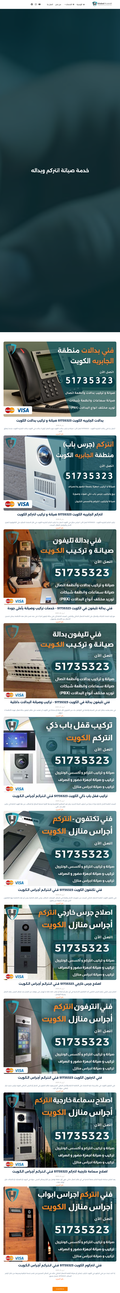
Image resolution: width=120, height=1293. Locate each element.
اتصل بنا (50, 4)
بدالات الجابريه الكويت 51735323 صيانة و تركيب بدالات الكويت (59, 420)
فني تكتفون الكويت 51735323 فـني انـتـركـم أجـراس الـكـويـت (60, 890)
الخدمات (69, 4)
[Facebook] (32, 4)
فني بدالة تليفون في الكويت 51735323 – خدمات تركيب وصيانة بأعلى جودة (60, 608)
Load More (60, 1289)
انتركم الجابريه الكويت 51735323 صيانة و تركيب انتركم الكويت (60, 514)
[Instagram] (36, 4)
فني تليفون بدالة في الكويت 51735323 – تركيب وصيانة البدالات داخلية (60, 702)
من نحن (58, 4)
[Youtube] (39, 4)
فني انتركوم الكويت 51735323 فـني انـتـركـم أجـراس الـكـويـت (60, 1265)
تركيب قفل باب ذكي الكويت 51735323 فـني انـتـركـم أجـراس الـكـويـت (60, 796)
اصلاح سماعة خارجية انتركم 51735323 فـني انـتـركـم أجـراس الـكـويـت (60, 1171)
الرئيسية (79, 4)
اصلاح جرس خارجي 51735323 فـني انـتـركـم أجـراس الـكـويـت (60, 983)
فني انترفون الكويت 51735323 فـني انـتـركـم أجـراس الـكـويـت (60, 1077)
